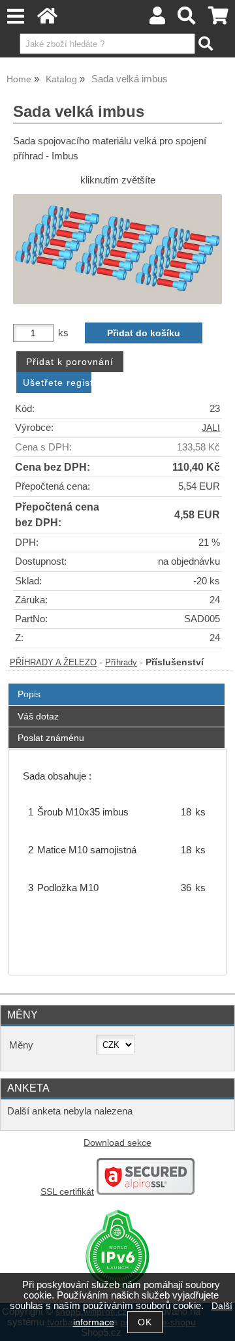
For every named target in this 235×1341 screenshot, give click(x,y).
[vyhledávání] (187, 19)
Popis (29, 694)
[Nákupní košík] (218, 19)
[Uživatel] (157, 19)
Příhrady (121, 662)
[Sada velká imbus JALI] (117, 249)
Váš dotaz (38, 716)
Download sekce (117, 1143)
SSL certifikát (67, 1192)
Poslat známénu (51, 738)
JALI (211, 428)
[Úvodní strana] (47, 19)
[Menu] (15, 16)
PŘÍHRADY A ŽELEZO (53, 662)
